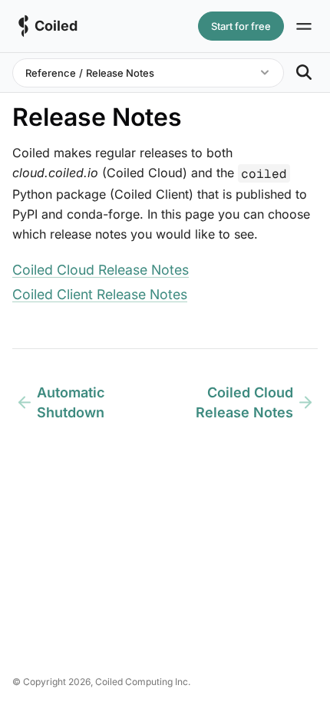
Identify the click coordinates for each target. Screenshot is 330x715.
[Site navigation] (304, 26)
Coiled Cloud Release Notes (100, 270)
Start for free (241, 26)
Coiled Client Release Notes (99, 294)
